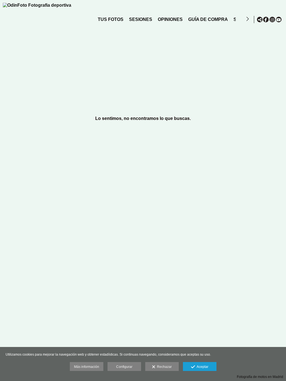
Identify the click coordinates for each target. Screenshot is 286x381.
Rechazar (163, 367)
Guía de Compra (208, 19)
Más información (86, 367)
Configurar (124, 367)
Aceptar (201, 367)
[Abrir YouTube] (279, 19)
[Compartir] (260, 19)
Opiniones (170, 19)
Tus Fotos (110, 19)
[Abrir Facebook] (266, 19)
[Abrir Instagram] (272, 19)
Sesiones (140, 19)
